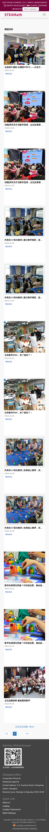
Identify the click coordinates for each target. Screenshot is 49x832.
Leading (6, 806)
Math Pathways (9, 813)
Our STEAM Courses (11, 3)
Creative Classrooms (12, 809)
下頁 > (27, 734)
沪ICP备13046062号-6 (28, 822)
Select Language (30, 9)
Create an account (15, 5)
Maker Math (40, 3)
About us (6, 802)
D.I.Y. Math (28, 3)
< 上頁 (5, 734)
